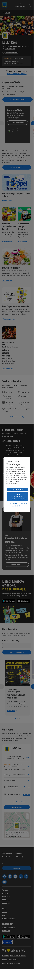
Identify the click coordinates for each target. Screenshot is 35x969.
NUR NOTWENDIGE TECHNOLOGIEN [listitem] (18, 496)
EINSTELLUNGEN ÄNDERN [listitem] (18, 504)
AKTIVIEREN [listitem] (17, 490)
